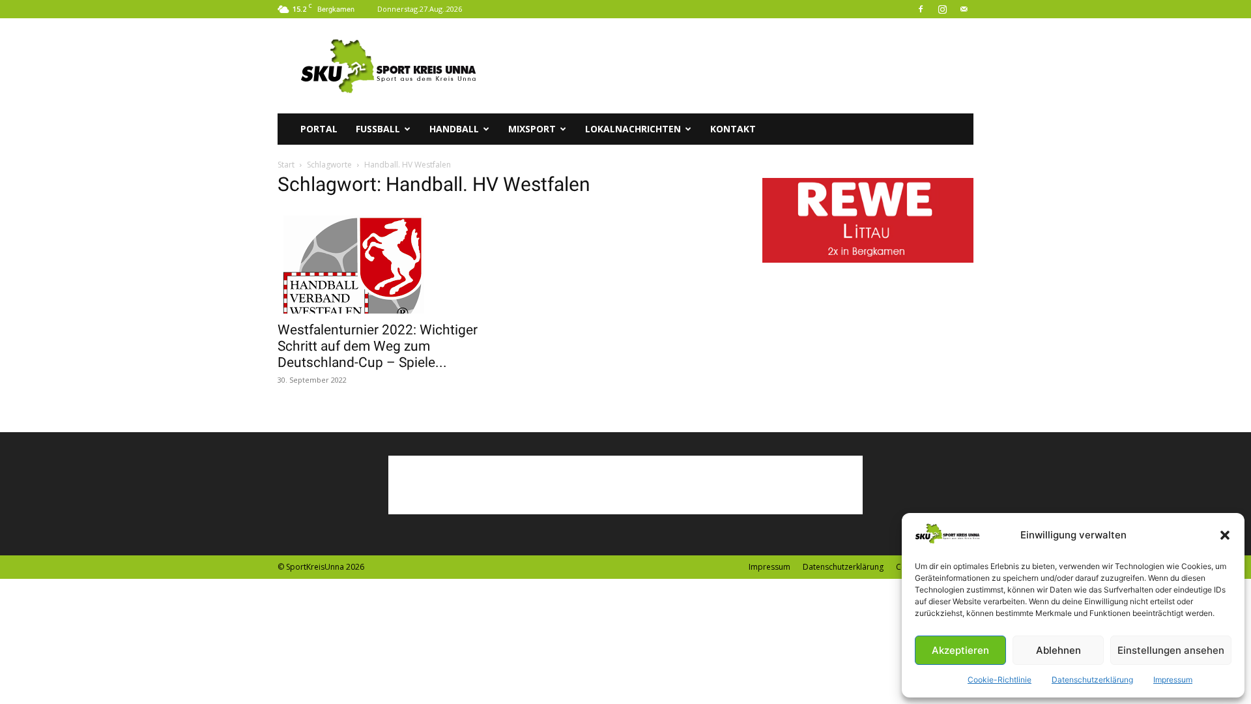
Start (286, 164)
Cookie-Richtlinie (999, 679)
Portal (319, 129)
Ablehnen (1058, 650)
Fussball (378, 129)
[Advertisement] (736, 66)
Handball (454, 129)
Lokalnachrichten (633, 129)
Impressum (1172, 679)
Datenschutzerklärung (1092, 679)
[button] (1224, 535)
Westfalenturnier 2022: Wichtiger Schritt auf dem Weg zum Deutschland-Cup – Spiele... (378, 346)
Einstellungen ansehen (1170, 650)
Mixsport (532, 129)
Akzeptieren (960, 650)
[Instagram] (942, 9)
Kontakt (733, 129)
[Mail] (963, 9)
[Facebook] (920, 9)
